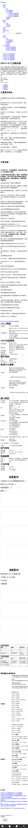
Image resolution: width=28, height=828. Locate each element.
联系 (4, 29)
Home (4, 4)
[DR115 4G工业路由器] (6, 792)
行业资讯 (8, 26)
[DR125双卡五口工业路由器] (8, 801)
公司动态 (8, 24)
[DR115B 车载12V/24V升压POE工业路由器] (11, 804)
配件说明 (5, 87)
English (5, 820)
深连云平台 (6, 30)
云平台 (7, 19)
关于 (4, 6)
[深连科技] (14, 2)
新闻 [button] (4, 22)
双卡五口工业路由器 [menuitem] (13, 16)
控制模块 (8, 17)
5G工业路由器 (9, 10)
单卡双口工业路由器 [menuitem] (13, 14)
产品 (4, 37)
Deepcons (8, 815)
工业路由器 (16, 321)
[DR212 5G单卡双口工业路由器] (9, 798)
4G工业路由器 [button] (9, 12)
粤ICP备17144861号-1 (20, 808)
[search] (3, 32)
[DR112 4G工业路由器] (6, 794)
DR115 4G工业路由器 (17, 792)
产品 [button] (4, 7)
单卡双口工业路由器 (11, 48)
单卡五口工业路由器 (11, 47)
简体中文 (3, 816)
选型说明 (5, 89)
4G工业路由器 (9, 41)
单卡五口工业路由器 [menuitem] (13, 13)
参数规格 (5, 86)
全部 (7, 9)
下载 (4, 27)
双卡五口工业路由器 (11, 50)
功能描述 (5, 85)
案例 (4, 20)
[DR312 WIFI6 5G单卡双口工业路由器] (10, 795)
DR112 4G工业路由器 (17, 794)
